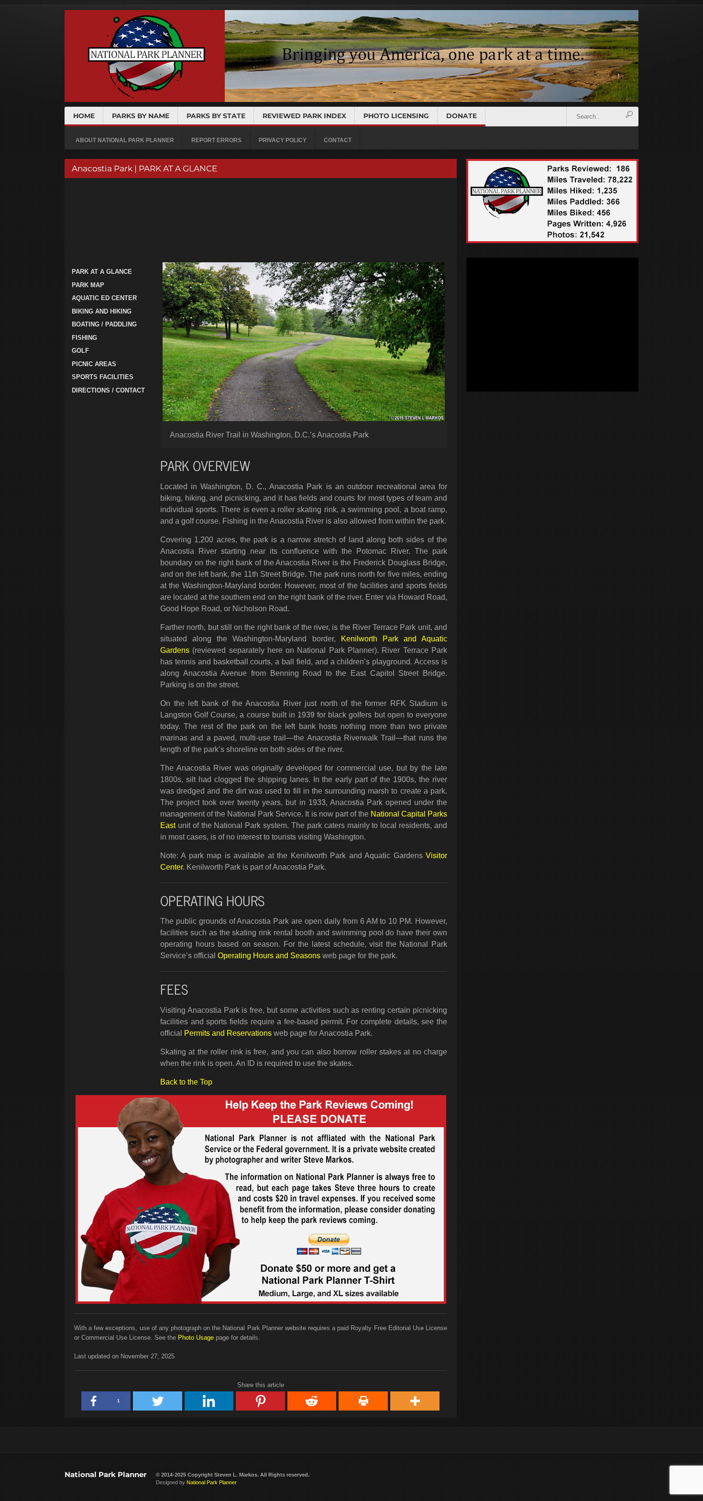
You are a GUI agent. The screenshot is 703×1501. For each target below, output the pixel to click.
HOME (84, 116)
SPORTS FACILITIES (102, 377)
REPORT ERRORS (216, 140)
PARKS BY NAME (140, 116)
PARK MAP (88, 285)
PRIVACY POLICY (283, 140)
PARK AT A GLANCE (102, 271)
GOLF (80, 350)
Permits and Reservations (228, 1033)
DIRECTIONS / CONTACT (108, 390)
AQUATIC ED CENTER (104, 298)
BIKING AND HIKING (102, 311)
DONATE (461, 116)
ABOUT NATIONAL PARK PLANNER (125, 140)
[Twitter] (158, 1401)
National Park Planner (105, 1474)
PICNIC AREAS (94, 364)
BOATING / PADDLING (104, 324)
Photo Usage (196, 1337)
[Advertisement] (259, 221)
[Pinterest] (261, 1401)
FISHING (84, 337)
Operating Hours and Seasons (269, 956)
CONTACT (338, 140)
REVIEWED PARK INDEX (304, 116)
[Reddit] (312, 1401)
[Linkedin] (209, 1401)
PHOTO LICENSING (396, 116)
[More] (415, 1401)
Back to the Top (186, 1082)
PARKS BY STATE (216, 116)
